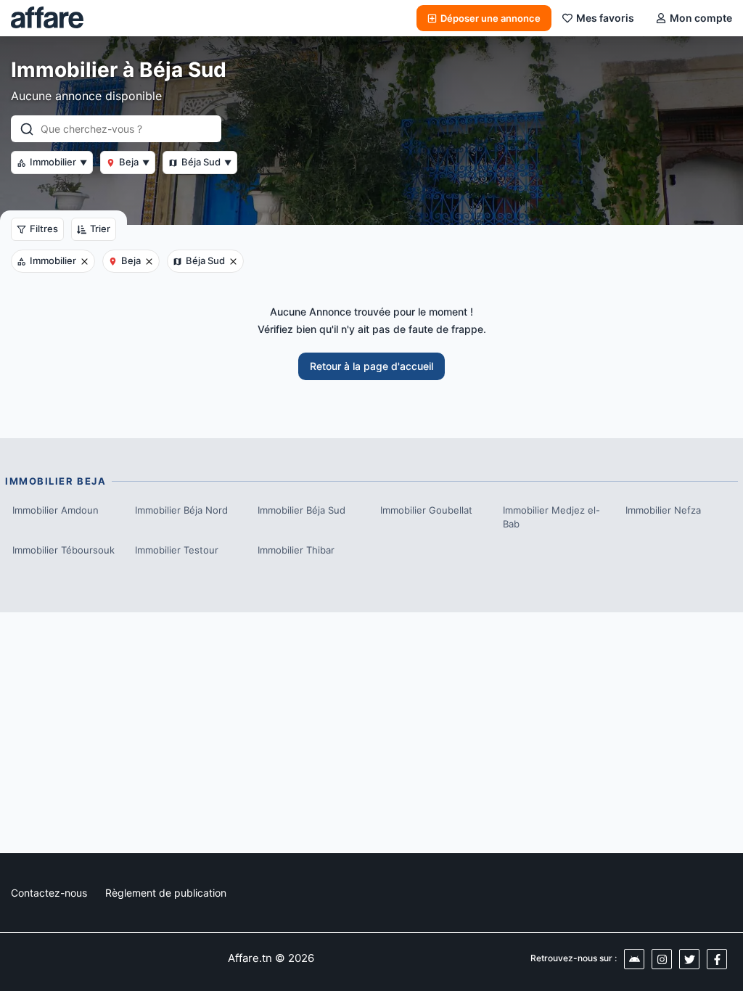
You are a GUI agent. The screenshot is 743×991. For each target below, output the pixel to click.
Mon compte (701, 18)
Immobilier (58, 162)
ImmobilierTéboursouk (63, 550)
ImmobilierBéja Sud (301, 510)
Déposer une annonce (490, 18)
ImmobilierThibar (296, 550)
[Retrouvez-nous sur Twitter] (689, 959)
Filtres (44, 228)
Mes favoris (605, 18)
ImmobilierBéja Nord (181, 510)
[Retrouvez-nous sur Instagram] (662, 959)
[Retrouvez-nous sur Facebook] (717, 959)
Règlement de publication (165, 893)
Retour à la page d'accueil (371, 366)
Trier (100, 228)
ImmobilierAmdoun (55, 510)
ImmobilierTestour (176, 550)
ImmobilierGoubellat (426, 510)
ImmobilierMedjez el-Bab (551, 517)
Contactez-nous (49, 893)
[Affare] (47, 18)
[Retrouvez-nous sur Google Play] (634, 959)
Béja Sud (206, 162)
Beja (134, 162)
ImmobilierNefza (663, 510)
